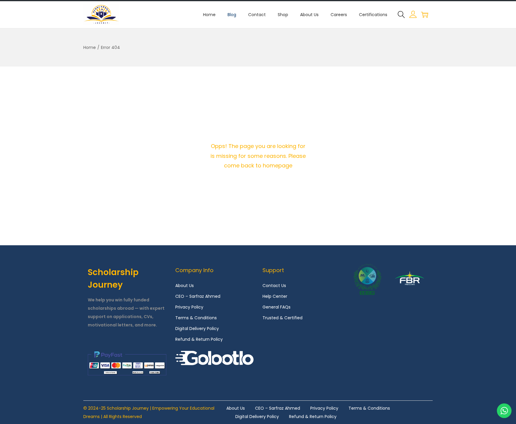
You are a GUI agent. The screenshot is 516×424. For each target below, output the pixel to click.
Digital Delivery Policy (197, 329)
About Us (184, 286)
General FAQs (276, 307)
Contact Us (274, 286)
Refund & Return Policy (199, 339)
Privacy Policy (189, 307)
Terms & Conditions (196, 318)
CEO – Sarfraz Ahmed (197, 296)
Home (89, 47)
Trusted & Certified (282, 318)
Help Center (274, 296)
